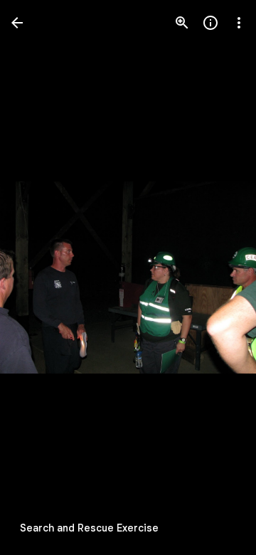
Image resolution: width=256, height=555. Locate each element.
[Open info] (210, 23)
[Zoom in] (182, 23)
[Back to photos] (17, 23)
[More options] (239, 23)
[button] (40, 277)
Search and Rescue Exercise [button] (89, 528)
